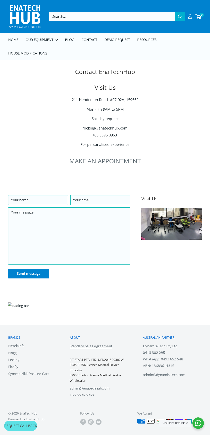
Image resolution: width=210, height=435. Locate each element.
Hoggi (12, 352)
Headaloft (16, 345)
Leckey (13, 359)
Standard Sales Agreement (91, 346)
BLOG (69, 39)
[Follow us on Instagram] (91, 422)
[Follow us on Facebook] (83, 422)
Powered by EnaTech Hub (26, 419)
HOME (13, 39)
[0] (198, 16)
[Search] (180, 16)
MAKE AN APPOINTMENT (105, 161)
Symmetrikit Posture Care (29, 373)
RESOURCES (146, 39)
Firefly (13, 366)
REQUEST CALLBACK (20, 425)
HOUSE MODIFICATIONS (27, 53)
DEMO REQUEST (117, 39)
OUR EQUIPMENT (39, 39)
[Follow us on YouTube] (99, 422)
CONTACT (89, 39)
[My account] (190, 16)
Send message (29, 273)
